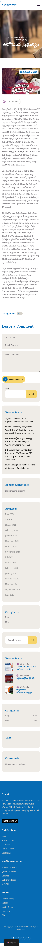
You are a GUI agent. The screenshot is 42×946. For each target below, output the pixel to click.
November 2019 (12, 584)
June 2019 (9, 595)
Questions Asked (9, 871)
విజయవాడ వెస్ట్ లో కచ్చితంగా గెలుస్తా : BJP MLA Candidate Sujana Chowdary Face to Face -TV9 (19, 441)
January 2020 (11, 573)
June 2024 (9, 514)
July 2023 (9, 557)
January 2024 (11, 535)
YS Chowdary (12, 101)
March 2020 (10, 562)
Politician (6, 844)
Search (8, 388)
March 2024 (10, 525)
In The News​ (7, 907)
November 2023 (12, 541)
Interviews (6, 911)
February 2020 (11, 568)
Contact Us (6, 853)
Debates (5, 875)
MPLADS (5, 884)
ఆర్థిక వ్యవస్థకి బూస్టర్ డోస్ (25, 678)
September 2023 (12, 552)
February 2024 (11, 530)
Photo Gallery (8, 898)
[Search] (32, 640)
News (7, 622)
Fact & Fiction (8, 848)
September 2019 (12, 589)
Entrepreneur (8, 840)
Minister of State (9, 867)
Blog (19, 313)
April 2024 (9, 519)
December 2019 (12, 578)
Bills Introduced (9, 880)
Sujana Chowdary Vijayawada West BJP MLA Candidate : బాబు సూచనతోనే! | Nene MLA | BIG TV (19, 430)
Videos (5, 903)
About (4, 836)
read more (9, 821)
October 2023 (11, 546)
